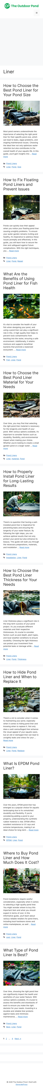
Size (19, 167)
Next (18, 1039)
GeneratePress (21, 1084)
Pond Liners (11, 163)
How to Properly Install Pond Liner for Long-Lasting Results (18, 478)
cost (8, 937)
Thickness (21, 659)
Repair (20, 261)
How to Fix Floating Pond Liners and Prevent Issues (20, 184)
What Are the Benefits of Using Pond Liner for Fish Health (20, 281)
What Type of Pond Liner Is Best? (20, 952)
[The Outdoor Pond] (21, 6)
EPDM (9, 840)
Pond (14, 167)
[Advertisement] (21, 40)
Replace (20, 751)
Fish (8, 360)
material (15, 459)
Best (8, 1027)
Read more (14, 251)
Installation (11, 558)
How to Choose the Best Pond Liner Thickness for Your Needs (20, 577)
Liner (8, 167)
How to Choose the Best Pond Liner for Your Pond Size (20, 90)
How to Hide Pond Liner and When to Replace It (19, 677)
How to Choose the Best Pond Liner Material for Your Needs (20, 380)
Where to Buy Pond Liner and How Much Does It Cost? (21, 858)
